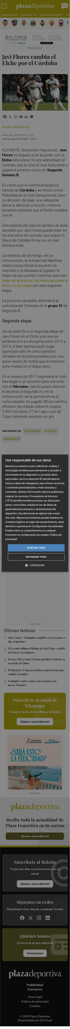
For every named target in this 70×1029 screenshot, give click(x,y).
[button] (35, 565)
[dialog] (35, 513)
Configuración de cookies (35, 535)
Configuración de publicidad (47, 526)
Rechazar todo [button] (36, 556)
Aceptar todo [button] (36, 547)
